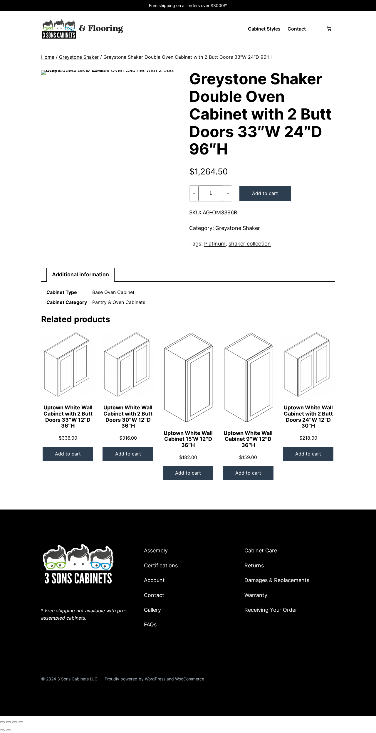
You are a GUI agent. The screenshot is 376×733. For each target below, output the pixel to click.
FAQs (150, 624)
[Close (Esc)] (21, 722)
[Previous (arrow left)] (2, 730)
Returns (254, 565)
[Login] (315, 28)
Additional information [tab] (80, 274)
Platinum (215, 244)
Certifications (161, 565)
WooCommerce (189, 678)
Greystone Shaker (79, 57)
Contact (154, 595)
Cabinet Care (260, 550)
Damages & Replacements (276, 580)
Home (47, 57)
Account (154, 580)
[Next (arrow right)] (8, 730)
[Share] (14, 722)
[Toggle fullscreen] (8, 722)
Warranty (255, 595)
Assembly (156, 550)
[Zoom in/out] (2, 722)
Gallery (152, 610)
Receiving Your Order (270, 610)
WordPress (155, 678)
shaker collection (250, 244)
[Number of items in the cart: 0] (329, 29)
